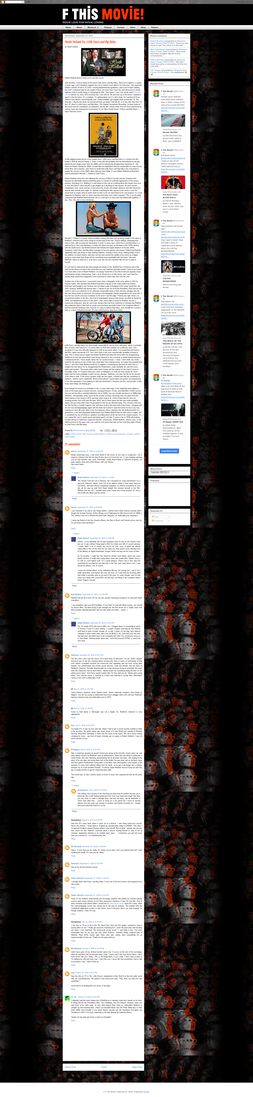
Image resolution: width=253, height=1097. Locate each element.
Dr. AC (74, 997)
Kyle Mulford (76, 594)
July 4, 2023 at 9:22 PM (98, 790)
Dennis (74, 451)
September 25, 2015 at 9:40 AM (90, 507)
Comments (158, 521)
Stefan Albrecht (77, 878)
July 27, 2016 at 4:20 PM (84, 725)
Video (132, 27)
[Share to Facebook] (113, 430)
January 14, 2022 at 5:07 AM (89, 997)
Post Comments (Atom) (109, 1076)
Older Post (137, 1067)
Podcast (108, 27)
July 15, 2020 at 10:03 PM (92, 922)
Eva (72, 725)
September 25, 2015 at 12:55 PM (95, 594)
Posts (156, 517)
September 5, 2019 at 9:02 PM (91, 864)
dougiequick (83, 790)
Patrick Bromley (157, 41)
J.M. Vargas (155, 70)
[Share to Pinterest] (116, 430)
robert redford (70, 437)
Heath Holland (83, 477)
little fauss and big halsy (116, 434)
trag (72, 973)
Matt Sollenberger (157, 49)
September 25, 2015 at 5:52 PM (102, 623)
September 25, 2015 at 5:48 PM (102, 538)
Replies (76, 473)
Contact (120, 27)
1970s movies (76, 434)
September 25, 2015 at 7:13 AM (102, 477)
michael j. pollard (132, 434)
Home (68, 27)
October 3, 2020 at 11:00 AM (93, 949)
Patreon (154, 27)
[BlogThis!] (108, 430)
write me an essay (117, 904)
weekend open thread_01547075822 (167, 42)
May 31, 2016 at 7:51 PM (83, 689)
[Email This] (105, 430)
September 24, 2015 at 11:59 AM (90, 451)
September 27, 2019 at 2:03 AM (96, 895)
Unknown (75, 655)
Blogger (146, 1092)
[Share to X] (111, 430)
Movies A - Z (93, 27)
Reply (73, 468)
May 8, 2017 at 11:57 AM (90, 750)
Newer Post (70, 1067)
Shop (143, 27)
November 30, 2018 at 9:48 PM (94, 847)
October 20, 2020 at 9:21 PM (86, 973)
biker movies (87, 434)
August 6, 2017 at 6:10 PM (92, 820)
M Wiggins (75, 750)
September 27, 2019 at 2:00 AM (96, 878)
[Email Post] (101, 430)
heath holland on (99, 434)
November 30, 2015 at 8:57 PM (91, 655)
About (79, 27)
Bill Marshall (76, 847)
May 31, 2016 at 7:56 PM (83, 708)
